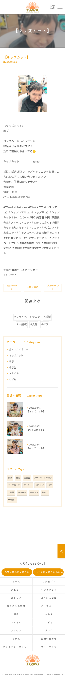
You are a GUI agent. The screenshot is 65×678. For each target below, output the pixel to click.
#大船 (34, 324)
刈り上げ (40, 485)
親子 (11, 362)
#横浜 (47, 317)
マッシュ (28, 485)
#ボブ (44, 324)
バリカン (34, 492)
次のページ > (53, 287)
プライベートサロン (43, 477)
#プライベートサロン (27, 317)
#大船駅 (22, 324)
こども (12, 379)
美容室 (27, 477)
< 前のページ (12, 287)
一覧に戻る (32, 287)
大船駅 (11, 492)
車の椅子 (12, 500)
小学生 (12, 368)
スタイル (13, 373)
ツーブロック (14, 485)
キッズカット (9, 275)
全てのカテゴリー (18, 349)
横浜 (10, 477)
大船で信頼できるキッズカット (22, 270)
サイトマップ (49, 647)
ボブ (50, 485)
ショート (22, 492)
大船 (18, 477)
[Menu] (60, 7)
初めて (45, 492)
